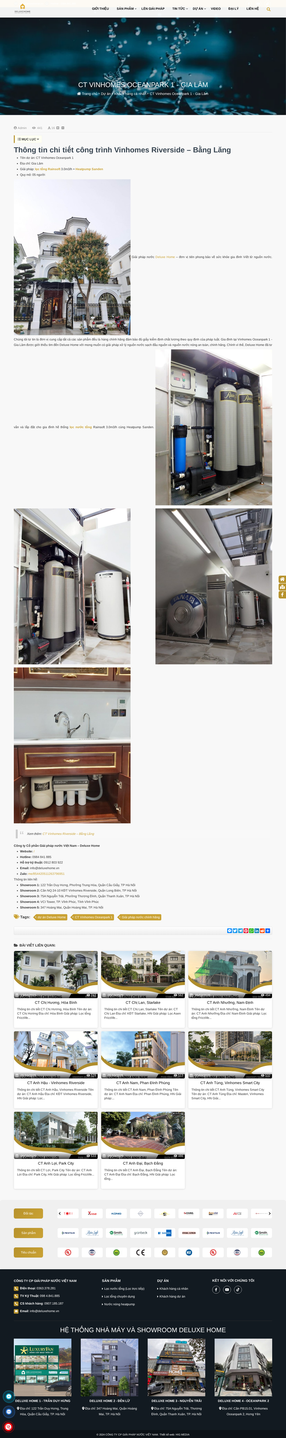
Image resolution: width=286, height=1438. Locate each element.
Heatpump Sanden (89, 169)
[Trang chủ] (22, 9)
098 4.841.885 (50, 1295)
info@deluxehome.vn (44, 1311)
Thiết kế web (167, 1434)
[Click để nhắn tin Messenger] (9, 1396)
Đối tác (28, 1213)
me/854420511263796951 (46, 873)
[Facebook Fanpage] (216, 1289)
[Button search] (268, 9)
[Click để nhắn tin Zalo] (9, 1412)
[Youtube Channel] (227, 1289)
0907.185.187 (53, 1303)
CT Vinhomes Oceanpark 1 (93, 917)
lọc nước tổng (81, 427)
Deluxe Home (165, 257)
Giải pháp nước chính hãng (141, 917)
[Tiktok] (237, 1289)
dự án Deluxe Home (52, 917)
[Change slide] (59, 1213)
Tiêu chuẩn (28, 1252)
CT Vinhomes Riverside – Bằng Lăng (68, 833)
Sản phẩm (28, 1233)
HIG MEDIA (182, 1434)
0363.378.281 (46, 1288)
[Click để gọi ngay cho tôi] (8, 1426)
